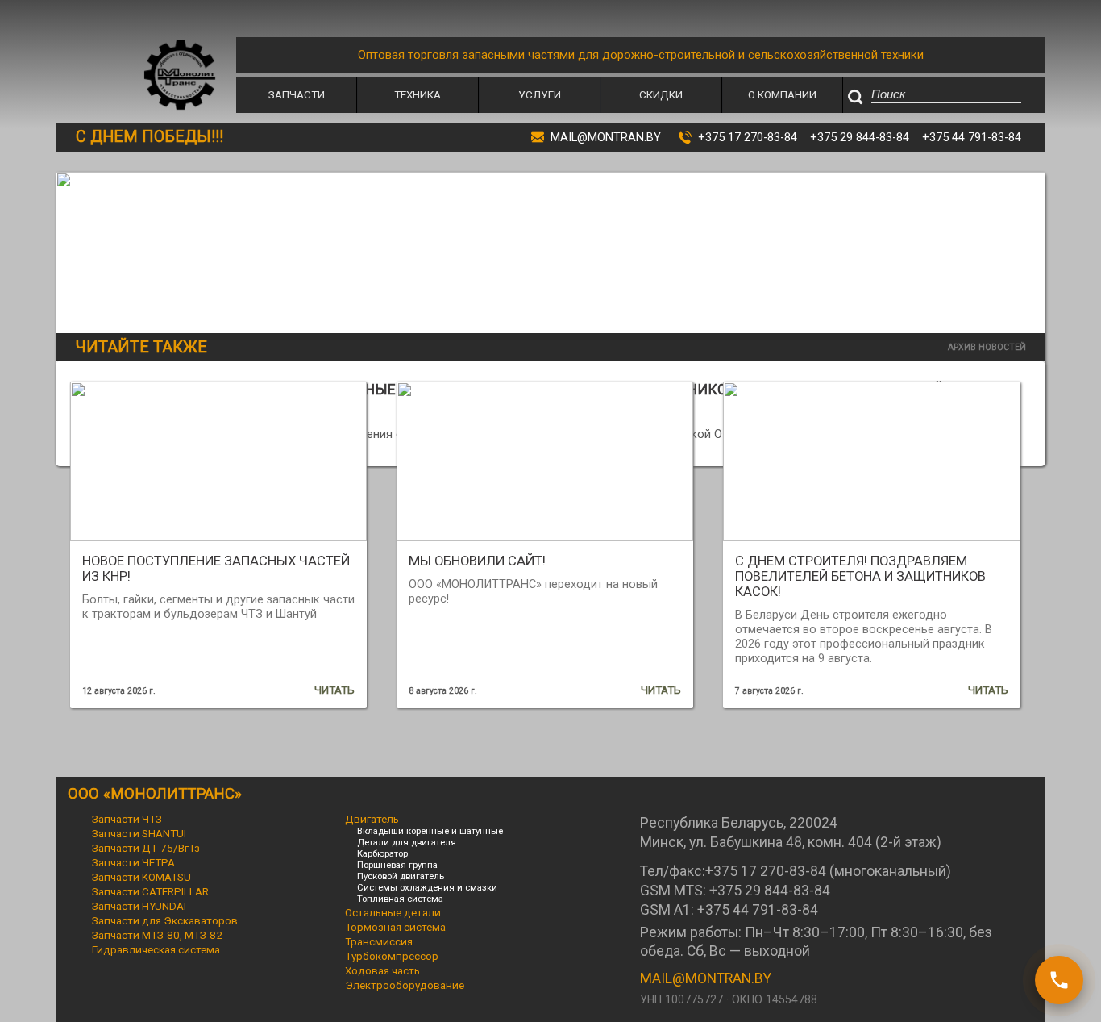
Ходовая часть (382, 970)
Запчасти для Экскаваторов (165, 920)
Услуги (539, 94)
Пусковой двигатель (400, 876)
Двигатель (372, 818)
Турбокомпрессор (391, 955)
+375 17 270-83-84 (747, 137)
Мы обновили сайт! (477, 561)
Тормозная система (395, 926)
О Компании (782, 94)
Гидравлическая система (156, 949)
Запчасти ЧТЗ (127, 818)
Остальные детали (393, 912)
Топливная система (400, 898)
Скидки (661, 94)
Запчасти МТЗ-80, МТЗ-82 (157, 934)
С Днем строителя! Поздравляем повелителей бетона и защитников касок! (860, 576)
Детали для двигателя (406, 842)
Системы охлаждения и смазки (427, 887)
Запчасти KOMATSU (141, 876)
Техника (417, 94)
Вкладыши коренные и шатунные (430, 830)
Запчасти (296, 94)
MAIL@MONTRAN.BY (705, 978)
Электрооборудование (404, 984)
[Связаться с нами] (1059, 980)
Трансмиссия (379, 941)
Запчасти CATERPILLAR (150, 891)
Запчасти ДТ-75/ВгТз (146, 847)
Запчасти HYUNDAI (139, 905)
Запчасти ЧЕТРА (133, 862)
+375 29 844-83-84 (859, 137)
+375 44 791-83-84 (971, 137)
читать (334, 689)
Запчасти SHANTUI (139, 833)
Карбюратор (382, 853)
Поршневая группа (397, 864)
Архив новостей (987, 347)
